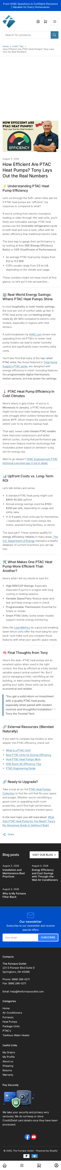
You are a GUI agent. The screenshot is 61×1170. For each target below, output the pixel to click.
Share (11, 834)
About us (8, 1061)
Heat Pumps (10, 1021)
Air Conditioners (12, 1012)
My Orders (9, 1052)
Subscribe (48, 937)
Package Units (11, 1026)
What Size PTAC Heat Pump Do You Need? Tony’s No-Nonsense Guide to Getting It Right (29, 821)
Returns (7, 1070)
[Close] (55, 1147)
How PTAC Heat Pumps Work (23, 759)
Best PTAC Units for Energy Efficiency (28, 754)
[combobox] (30, 35)
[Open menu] (54, 21)
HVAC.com (35, 334)
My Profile (9, 1056)
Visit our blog (42, 854)
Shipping (8, 1065)
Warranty (8, 1074)
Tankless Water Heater (16, 1035)
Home (6, 46)
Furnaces (8, 1017)
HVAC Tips (18, 46)
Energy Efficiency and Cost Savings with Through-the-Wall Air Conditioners (45, 874)
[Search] (54, 35)
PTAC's (7, 1030)
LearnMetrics (22, 627)
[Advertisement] (30, 88)
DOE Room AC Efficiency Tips (23, 763)
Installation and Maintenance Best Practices (14, 873)
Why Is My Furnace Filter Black (14, 895)
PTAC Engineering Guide (21, 768)
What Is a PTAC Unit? (18, 750)
